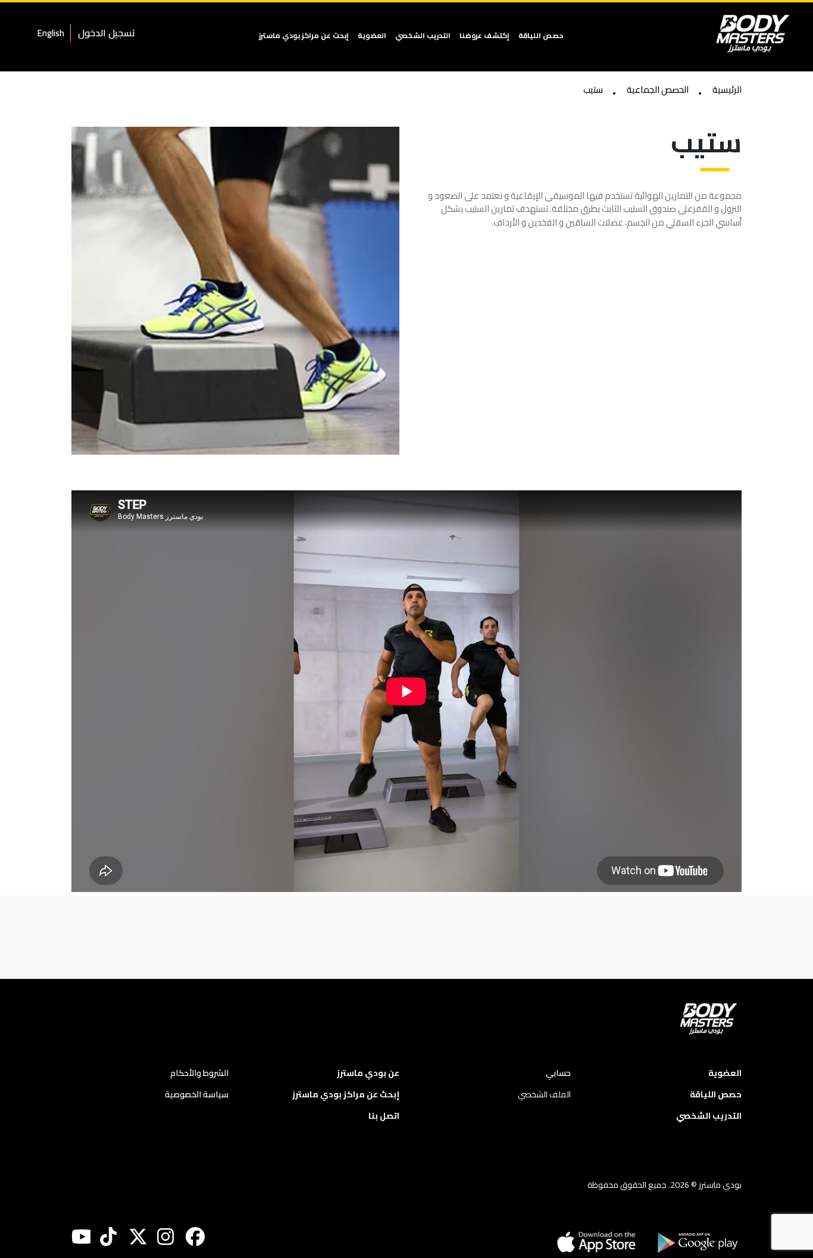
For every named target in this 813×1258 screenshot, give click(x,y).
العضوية (372, 35)
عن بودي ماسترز (368, 1073)
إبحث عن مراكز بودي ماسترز (304, 35)
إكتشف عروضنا (484, 35)
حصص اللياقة (540, 35)
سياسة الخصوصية (197, 1094)
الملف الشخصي (544, 1094)
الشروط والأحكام (199, 1073)
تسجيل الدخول (106, 33)
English (50, 33)
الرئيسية (727, 90)
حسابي (558, 1073)
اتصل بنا (383, 1116)
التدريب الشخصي (423, 35)
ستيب (593, 90)
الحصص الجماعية (658, 90)
